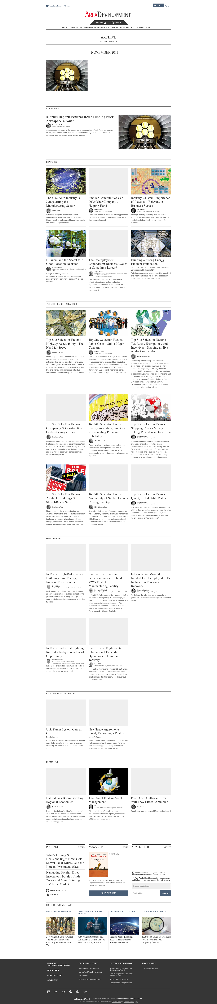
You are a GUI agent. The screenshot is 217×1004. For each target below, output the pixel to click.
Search (117, 23)
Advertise (67, 6)
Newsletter (53, 970)
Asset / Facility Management (89, 968)
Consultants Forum (55, 6)
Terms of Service (129, 1002)
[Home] (64, 992)
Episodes (81, 847)
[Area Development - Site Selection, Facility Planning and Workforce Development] (108, 14)
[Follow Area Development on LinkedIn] (49, 992)
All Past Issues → (108, 41)
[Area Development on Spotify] (78, 992)
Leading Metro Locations (119, 979)
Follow (100, 23)
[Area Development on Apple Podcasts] (71, 992)
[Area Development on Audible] (85, 992)
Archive (167, 847)
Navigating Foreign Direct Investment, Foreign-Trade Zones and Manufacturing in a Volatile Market (64, 878)
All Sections (168, 27)
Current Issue (54, 975)
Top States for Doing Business (121, 983)
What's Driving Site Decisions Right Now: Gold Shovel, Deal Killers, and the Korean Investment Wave (65, 861)
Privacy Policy (116, 1002)
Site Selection (83, 976)
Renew (167, 6)
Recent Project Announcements (90, 979)
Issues (125, 847)
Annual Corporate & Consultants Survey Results (121, 974)
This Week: (151, 879)
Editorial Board (143, 27)
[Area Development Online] (82, 999)
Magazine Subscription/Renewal (58, 964)
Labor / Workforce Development (90, 972)
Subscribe (158, 5)
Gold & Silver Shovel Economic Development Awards (121, 969)
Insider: (150, 874)
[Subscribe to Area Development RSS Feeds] (56, 992)
